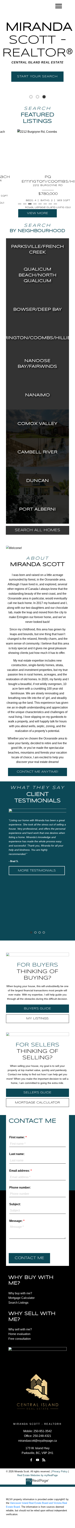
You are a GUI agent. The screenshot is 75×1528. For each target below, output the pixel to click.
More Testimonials (37, 870)
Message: (16, 1220)
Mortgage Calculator (37, 1102)
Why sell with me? (20, 1329)
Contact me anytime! (37, 771)
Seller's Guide (37, 1092)
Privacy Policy (60, 1471)
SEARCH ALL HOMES (37, 530)
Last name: (17, 1154)
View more (37, 213)
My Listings (37, 1018)
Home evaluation (19, 1334)
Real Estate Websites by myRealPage (37, 1475)
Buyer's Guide (37, 1008)
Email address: (20, 1170)
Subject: (15, 1204)
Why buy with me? (20, 1293)
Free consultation (19, 1338)
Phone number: (20, 1187)
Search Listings (18, 1302)
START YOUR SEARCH (37, 76)
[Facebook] (31, 1460)
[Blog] (43, 1460)
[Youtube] (37, 1460)
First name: (17, 1137)
